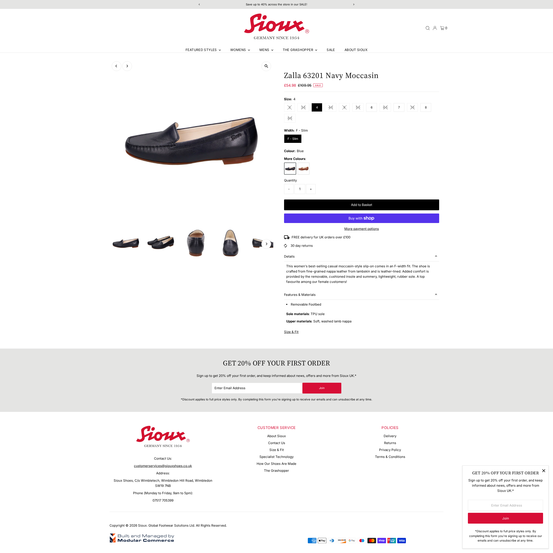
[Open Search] (428, 28)
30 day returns (302, 246)
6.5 (387, 108)
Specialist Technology (276, 457)
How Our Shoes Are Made (276, 464)
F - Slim (293, 138)
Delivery (390, 436)
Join (322, 388)
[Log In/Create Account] (435, 28)
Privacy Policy (390, 450)
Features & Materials (300, 295)
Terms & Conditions (390, 457)
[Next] (127, 66)
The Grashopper (298, 50)
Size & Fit (291, 331)
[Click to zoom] (266, 66)
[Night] (290, 169)
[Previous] (116, 66)
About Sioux (356, 50)
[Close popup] (543, 470)
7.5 (414, 108)
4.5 (332, 108)
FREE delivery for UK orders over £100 (321, 237)
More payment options (361, 229)
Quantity (290, 180)
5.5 (360, 108)
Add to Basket (361, 205)
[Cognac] (303, 169)
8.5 (292, 118)
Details (289, 256)
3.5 (305, 108)
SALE (331, 50)
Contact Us (276, 443)
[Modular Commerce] (142, 542)
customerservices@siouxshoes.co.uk (163, 466)
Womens (238, 50)
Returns (390, 443)
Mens (264, 50)
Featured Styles (202, 50)
